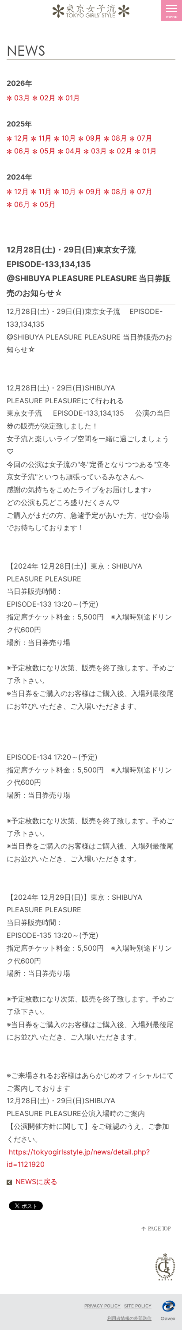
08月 (119, 138)
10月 (68, 138)
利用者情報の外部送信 (129, 1318)
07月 (144, 138)
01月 (72, 97)
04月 (73, 150)
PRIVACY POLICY (102, 1305)
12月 (21, 138)
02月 (48, 97)
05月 (48, 150)
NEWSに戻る (36, 1181)
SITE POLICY (138, 1305)
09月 (94, 138)
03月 (22, 97)
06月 (22, 150)
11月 (45, 138)
